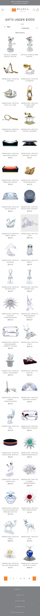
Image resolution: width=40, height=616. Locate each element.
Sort (22, 24)
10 (29, 579)
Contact (17, 589)
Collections (20, 601)
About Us (20, 595)
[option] (20, 2)
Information (20, 606)
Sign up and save (17, 612)
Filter (8, 27)
